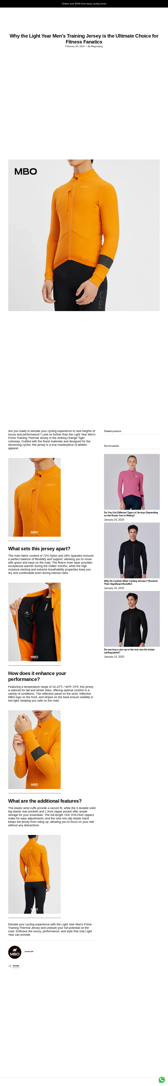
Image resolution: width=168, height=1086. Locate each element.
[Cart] (158, 13)
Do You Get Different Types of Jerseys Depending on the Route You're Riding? (131, 514)
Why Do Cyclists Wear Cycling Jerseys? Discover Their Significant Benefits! (131, 582)
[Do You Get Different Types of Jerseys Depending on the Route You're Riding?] (132, 482)
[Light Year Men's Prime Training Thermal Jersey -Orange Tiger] (34, 497)
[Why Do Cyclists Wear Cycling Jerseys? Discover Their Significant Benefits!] (132, 550)
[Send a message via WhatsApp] (161, 1079)
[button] (10, 13)
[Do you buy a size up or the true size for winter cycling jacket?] (132, 619)
